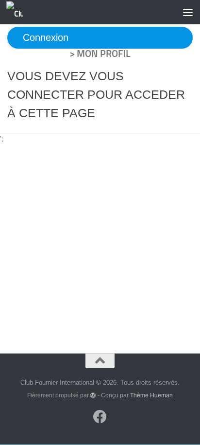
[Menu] (188, 12)
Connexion (45, 38)
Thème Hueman (151, 395)
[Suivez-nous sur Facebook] (100, 417)
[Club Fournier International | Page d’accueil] (17, 12)
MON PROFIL (104, 53)
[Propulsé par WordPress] (93, 395)
